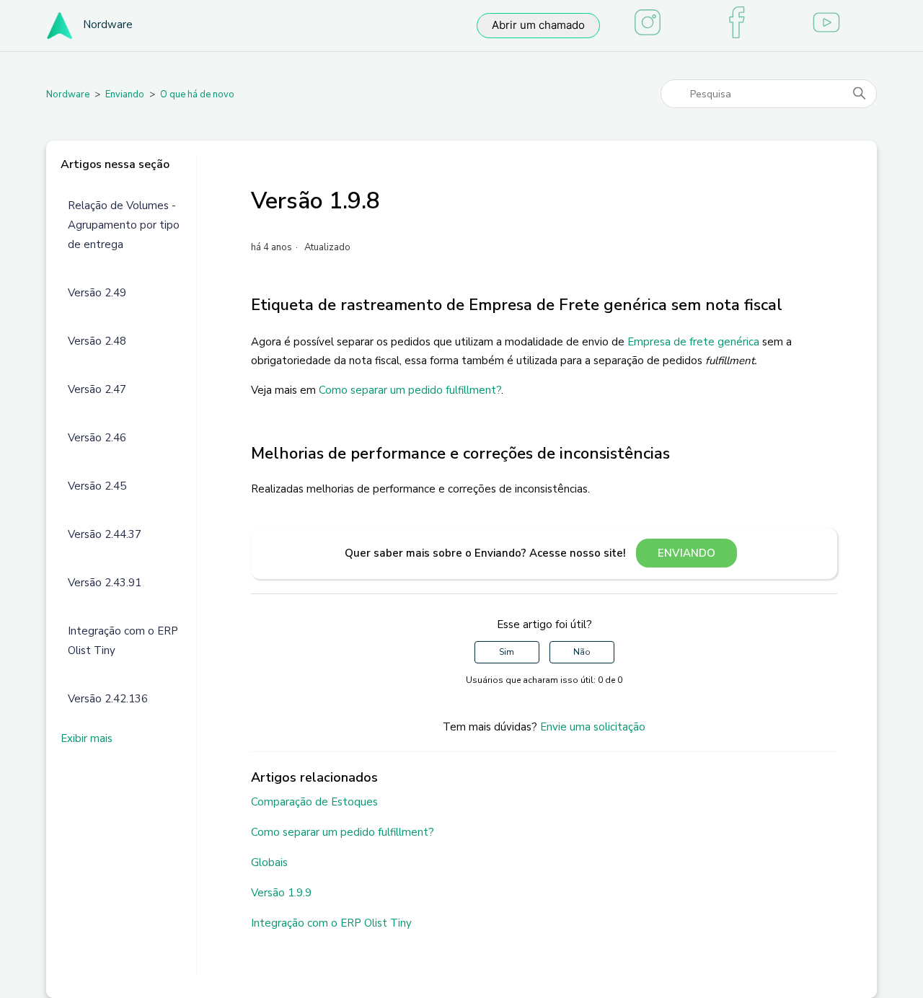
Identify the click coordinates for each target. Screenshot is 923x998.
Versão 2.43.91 (104, 582)
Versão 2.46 (97, 437)
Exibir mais (86, 738)
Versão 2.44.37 (104, 534)
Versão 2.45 (97, 486)
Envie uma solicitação (592, 727)
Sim (506, 652)
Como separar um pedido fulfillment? (410, 390)
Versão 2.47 (97, 389)
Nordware (67, 94)
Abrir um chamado (538, 25)
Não (582, 652)
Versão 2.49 (97, 293)
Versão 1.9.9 (281, 893)
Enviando (124, 94)
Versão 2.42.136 (108, 699)
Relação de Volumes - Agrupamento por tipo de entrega (124, 225)
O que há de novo (197, 94)
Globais (269, 862)
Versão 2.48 (97, 341)
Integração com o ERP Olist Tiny (123, 641)
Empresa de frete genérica (693, 342)
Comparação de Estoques (314, 802)
